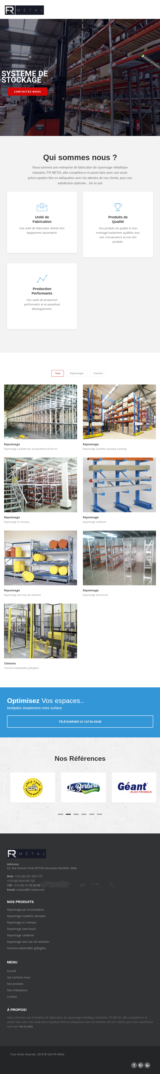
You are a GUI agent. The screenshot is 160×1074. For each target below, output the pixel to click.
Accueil (11, 971)
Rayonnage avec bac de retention (28, 941)
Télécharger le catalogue (80, 721)
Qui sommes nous (18, 977)
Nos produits (15, 984)
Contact (12, 996)
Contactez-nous (27, 91)
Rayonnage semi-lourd (21, 929)
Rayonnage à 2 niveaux (21, 922)
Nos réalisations (17, 990)
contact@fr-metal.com (30, 889)
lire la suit (95, 183)
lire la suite (26, 1026)
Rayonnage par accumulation (25, 909)
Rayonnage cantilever (20, 935)
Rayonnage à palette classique (26, 916)
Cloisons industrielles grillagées (26, 948)
